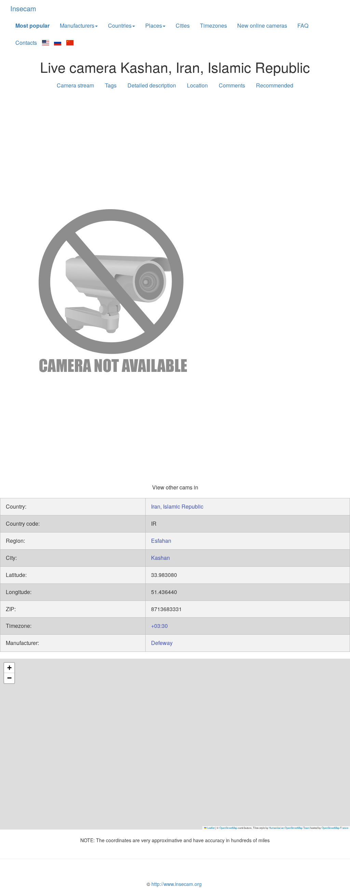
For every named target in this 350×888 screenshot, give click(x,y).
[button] (9, 668)
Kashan (160, 558)
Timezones (213, 25)
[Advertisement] (175, 148)
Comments (232, 85)
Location (197, 85)
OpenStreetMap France (335, 828)
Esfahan (161, 540)
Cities (183, 25)
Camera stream (75, 85)
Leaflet (210, 828)
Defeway (162, 643)
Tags (111, 85)
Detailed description (151, 85)
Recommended (274, 85)
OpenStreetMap (228, 828)
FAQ (302, 25)
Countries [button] (120, 25)
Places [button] (153, 25)
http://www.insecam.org (176, 883)
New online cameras (262, 25)
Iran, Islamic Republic (177, 506)
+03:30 (159, 626)
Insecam (23, 8)
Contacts (26, 42)
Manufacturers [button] (77, 25)
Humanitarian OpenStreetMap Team (289, 828)
